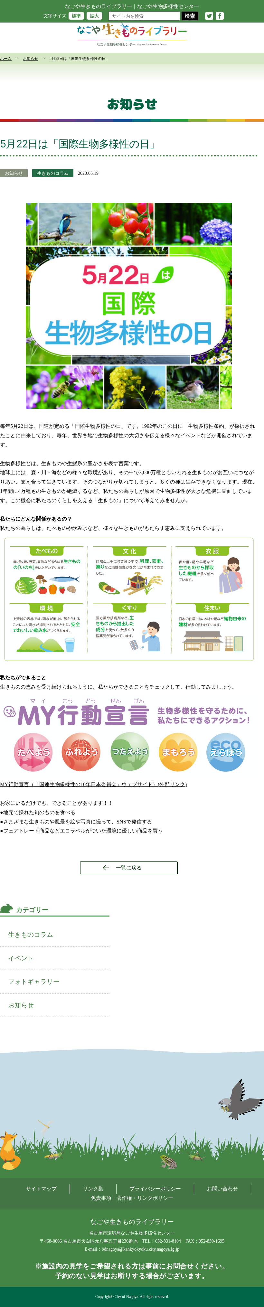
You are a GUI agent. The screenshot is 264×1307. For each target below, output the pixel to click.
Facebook (220, 16)
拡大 (94, 15)
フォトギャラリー (34, 981)
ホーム (6, 58)
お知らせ (30, 58)
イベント (21, 958)
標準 (76, 15)
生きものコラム (53, 173)
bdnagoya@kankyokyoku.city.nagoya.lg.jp (140, 1249)
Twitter (209, 16)
